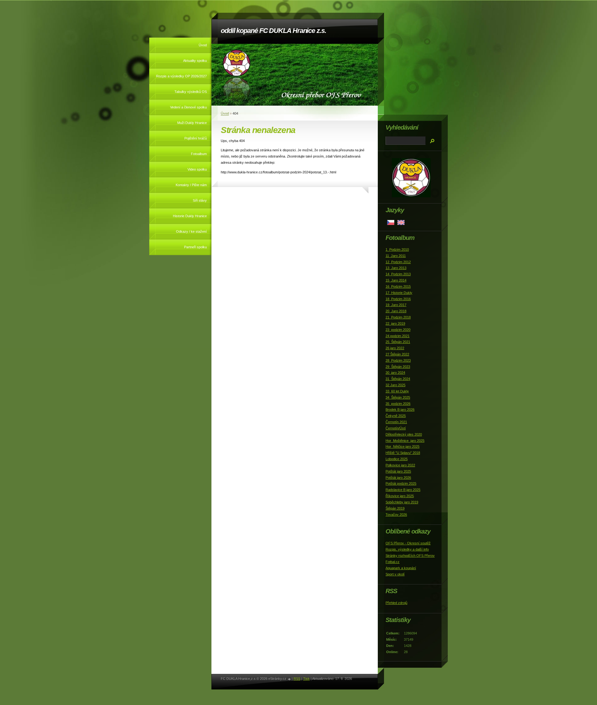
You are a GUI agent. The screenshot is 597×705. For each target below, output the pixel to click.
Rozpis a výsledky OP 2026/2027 (181, 76)
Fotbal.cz (393, 562)
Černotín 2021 (396, 422)
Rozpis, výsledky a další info (407, 549)
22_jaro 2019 (395, 323)
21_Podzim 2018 (398, 317)
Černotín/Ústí (396, 428)
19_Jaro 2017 (396, 305)
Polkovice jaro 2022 (400, 465)
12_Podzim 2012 (398, 262)
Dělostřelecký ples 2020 (404, 434)
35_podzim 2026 (398, 403)
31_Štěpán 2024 (398, 379)
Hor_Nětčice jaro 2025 (402, 446)
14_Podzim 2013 (398, 274)
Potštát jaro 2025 (398, 471)
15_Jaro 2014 (396, 280)
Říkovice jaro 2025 (400, 496)
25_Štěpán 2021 (398, 342)
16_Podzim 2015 (398, 286)
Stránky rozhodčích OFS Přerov (410, 555)
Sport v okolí (395, 574)
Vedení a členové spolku (188, 107)
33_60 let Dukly (397, 391)
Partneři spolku (195, 247)
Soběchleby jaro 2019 (402, 502)
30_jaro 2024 (395, 372)
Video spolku (197, 169)
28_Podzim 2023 (398, 360)
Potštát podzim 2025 (401, 483)
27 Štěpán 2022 (397, 354)
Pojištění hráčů (195, 138)
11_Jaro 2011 (396, 256)
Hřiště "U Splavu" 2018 (403, 453)
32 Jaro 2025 (395, 385)
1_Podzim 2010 (397, 249)
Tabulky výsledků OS (190, 92)
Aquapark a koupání (401, 568)
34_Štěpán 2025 (398, 397)
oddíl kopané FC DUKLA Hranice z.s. (273, 30)
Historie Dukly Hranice (190, 216)
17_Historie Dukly (399, 293)
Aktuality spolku (195, 60)
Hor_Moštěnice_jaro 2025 (405, 440)
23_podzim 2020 (398, 330)
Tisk (306, 678)
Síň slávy (200, 200)
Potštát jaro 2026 (398, 477)
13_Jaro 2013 (396, 268)
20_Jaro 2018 (396, 311)
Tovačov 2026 (396, 514)
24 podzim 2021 (398, 336)
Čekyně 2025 (396, 416)
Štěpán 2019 (395, 508)
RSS (297, 678)
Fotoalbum (199, 154)
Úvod (203, 45)
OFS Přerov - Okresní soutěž (408, 543)
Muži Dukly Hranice (192, 123)
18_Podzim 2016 (398, 299)
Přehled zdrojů (396, 603)
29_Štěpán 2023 (398, 367)
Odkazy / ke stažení (191, 231)
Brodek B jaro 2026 (400, 409)
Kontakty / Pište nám (191, 185)
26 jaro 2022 (395, 348)
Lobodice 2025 (397, 459)
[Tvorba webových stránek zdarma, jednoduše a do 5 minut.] (289, 679)
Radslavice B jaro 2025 (403, 490)
